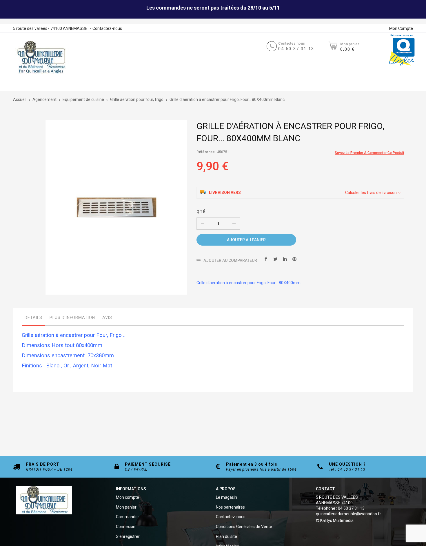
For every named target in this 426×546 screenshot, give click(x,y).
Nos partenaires (230, 507)
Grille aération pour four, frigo (136, 99)
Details (33, 317)
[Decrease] (202, 223)
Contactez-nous (107, 28)
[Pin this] (294, 259)
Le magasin (226, 497)
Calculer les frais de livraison (371, 192)
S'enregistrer (128, 536)
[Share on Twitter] (275, 259)
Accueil (19, 99)
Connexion (125, 526)
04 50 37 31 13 (296, 48)
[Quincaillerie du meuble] (41, 57)
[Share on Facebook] (266, 259)
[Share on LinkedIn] (285, 259)
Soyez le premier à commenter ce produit (369, 153)
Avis (107, 317)
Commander (127, 516)
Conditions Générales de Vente (244, 526)
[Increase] (234, 223)
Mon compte (127, 497)
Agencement (44, 99)
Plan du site (226, 536)
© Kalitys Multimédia (335, 520)
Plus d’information (72, 317)
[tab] (33, 319)
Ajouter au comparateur (230, 260)
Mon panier (126, 507)
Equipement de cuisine (83, 99)
